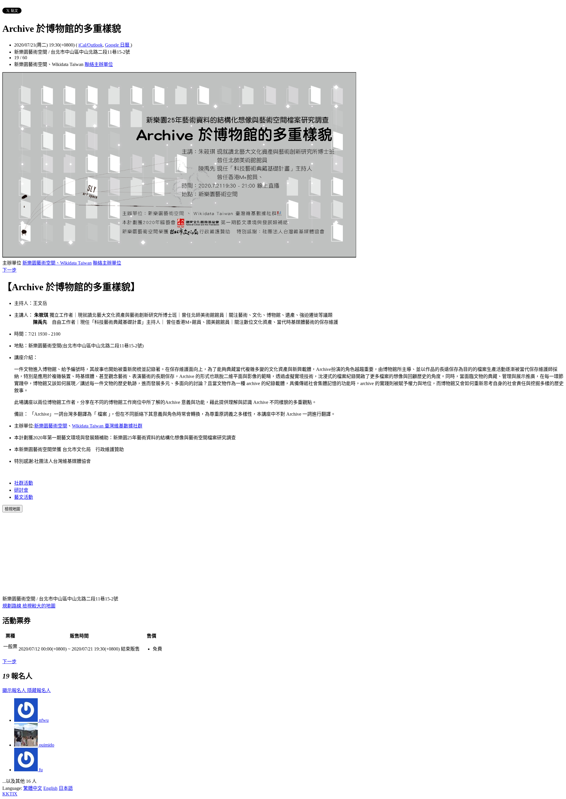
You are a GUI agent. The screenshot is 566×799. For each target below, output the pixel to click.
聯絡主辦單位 (99, 64)
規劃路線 (12, 605)
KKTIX (9, 793)
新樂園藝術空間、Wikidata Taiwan (57, 262)
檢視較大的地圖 (38, 605)
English (50, 788)
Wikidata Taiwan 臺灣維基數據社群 (107, 425)
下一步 (9, 270)
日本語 (66, 788)
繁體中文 (32, 788)
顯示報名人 (14, 690)
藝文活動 (23, 497)
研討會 (21, 490)
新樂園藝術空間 (50, 425)
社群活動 (23, 483)
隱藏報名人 (39, 690)
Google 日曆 (118, 44)
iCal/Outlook (90, 44)
